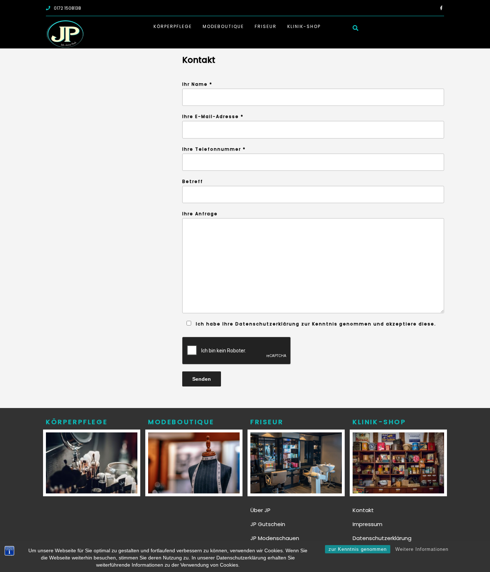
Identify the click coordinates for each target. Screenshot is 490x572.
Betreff (192, 181)
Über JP (260, 510)
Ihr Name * (197, 84)
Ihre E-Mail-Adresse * (213, 116)
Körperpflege (173, 26)
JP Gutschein (267, 524)
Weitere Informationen (421, 549)
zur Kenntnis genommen (358, 549)
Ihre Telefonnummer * (214, 149)
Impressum (367, 524)
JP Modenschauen (274, 538)
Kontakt (363, 510)
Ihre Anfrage (200, 214)
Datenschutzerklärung (382, 538)
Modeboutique (223, 26)
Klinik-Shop (304, 26)
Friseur (266, 26)
